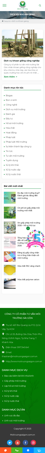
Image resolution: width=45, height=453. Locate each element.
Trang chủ (7, 21)
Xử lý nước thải (13, 174)
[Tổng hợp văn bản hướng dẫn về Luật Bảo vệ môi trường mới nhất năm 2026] (10, 242)
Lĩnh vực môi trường (14, 420)
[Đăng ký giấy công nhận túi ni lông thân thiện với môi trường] (10, 256)
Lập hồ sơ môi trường (15, 386)
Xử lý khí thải (12, 165)
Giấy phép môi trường (15, 381)
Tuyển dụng (12, 160)
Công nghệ (11, 105)
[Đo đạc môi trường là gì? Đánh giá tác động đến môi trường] (10, 197)
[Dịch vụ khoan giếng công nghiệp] (22, 43)
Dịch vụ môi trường (15, 109)
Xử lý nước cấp (13, 170)
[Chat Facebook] (28, 450)
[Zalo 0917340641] (39, 450)
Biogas (9, 95)
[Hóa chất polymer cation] (10, 283)
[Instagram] (33, 442)
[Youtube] (17, 442)
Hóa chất (10, 128)
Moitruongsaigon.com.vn (22, 435)
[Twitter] (9, 442)
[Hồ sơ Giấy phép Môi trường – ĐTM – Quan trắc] (22, 5)
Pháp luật (10, 137)
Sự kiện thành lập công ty (19, 146)
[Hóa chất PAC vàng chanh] (10, 270)
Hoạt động (11, 132)
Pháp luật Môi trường (16, 142)
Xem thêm (10, 77)
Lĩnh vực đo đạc (12, 415)
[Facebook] (25, 442)
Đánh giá (10, 114)
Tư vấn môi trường (15, 156)
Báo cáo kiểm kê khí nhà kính (19, 376)
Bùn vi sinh (11, 100)
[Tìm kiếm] (40, 5)
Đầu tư (9, 118)
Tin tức (9, 151)
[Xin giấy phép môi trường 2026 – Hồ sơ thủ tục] (10, 227)
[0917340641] (16, 450)
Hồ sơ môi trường (14, 123)
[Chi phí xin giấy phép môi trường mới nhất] (10, 212)
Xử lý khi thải (10, 391)
